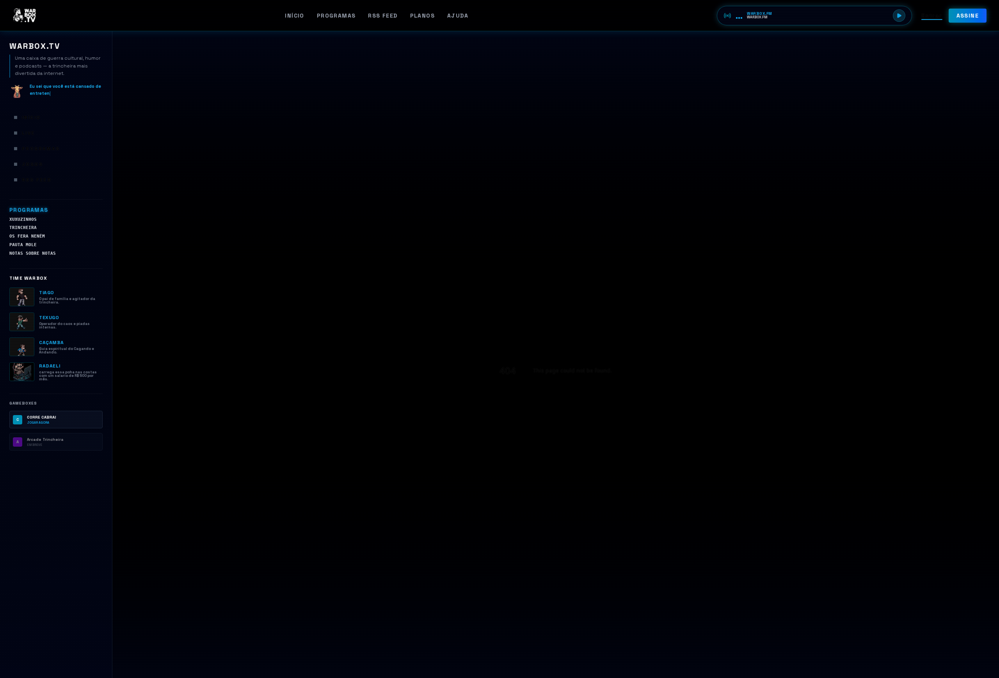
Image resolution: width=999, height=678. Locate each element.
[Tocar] (899, 15)
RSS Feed (382, 15)
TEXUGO (49, 317)
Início (294, 15)
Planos (422, 15)
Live (28, 133)
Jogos (32, 164)
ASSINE (967, 15)
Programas (336, 15)
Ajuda (457, 15)
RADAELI (49, 366)
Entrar (931, 15)
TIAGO (46, 292)
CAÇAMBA (51, 342)
